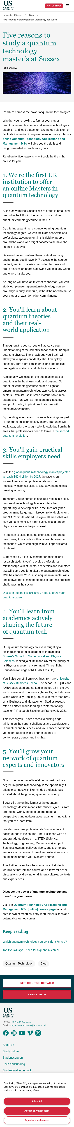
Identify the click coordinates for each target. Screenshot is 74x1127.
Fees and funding (14, 1064)
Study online (11, 1051)
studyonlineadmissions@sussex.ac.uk (28, 1025)
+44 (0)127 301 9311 (20, 1022)
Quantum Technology (19, 963)
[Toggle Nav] (67, 5)
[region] (37, 1100)
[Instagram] (14, 1035)
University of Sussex (12, 15)
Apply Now (54, 6)
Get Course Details (37, 983)
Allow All (37, 1101)
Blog (31, 15)
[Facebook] (6, 1035)
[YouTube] (22, 1035)
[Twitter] (38, 1035)
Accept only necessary (36, 1110)
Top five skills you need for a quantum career (31, 950)
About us (8, 1044)
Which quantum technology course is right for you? (35, 941)
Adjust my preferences (36, 1120)
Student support (13, 1057)
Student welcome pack (17, 1070)
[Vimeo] (30, 1035)
